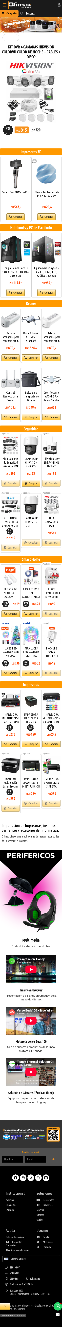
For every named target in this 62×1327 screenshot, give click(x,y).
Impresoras (31, 684)
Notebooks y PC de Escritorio (31, 227)
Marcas (40, 1209)
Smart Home (31, 559)
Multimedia (31, 940)
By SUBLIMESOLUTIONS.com (13, 1315)
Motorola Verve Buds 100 (31, 1041)
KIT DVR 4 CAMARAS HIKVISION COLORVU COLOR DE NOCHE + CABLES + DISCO (31, 52)
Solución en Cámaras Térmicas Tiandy (31, 1093)
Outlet (40, 1219)
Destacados (48, 1200)
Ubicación (11, 1204)
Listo (52, 1159)
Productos (47, 1204)
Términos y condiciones (17, 1250)
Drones (31, 303)
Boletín (46, 1237)
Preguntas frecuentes (14, 1244)
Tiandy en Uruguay (31, 990)
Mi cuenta (47, 1242)
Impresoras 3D (31, 152)
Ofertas (40, 1214)
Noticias (10, 1200)
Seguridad (31, 429)
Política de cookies (15, 1237)
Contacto (10, 1209)
